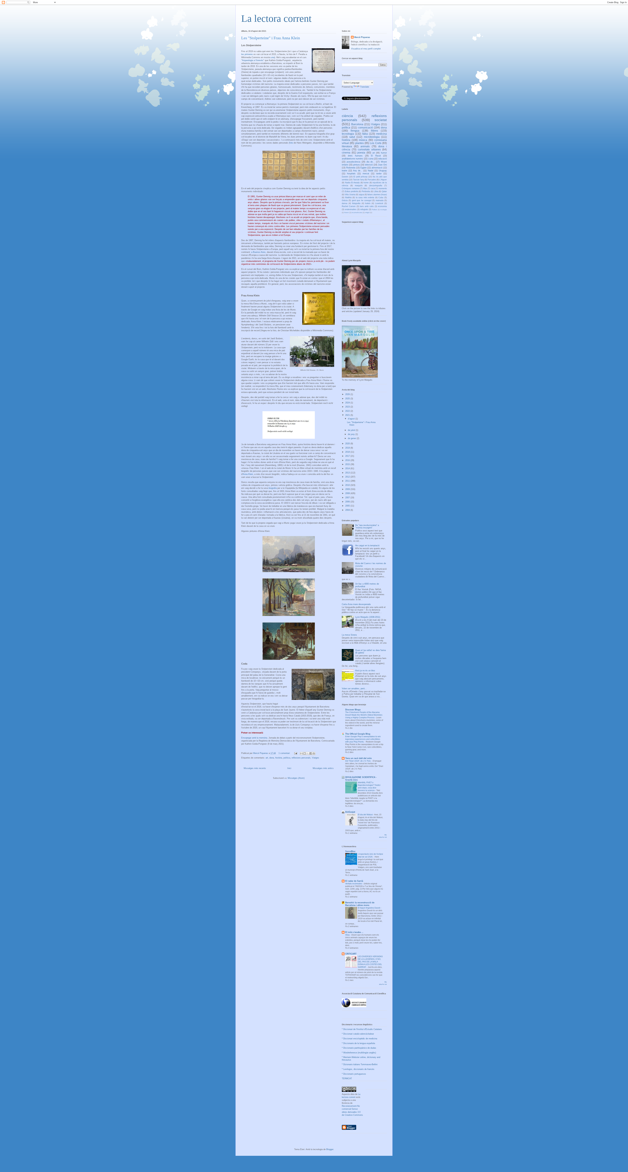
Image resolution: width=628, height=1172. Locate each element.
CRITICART (351, 954)
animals (365, 146)
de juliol (352, 430)
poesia (361, 152)
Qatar (384, 191)
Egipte (363, 167)
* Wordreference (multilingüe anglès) (359, 1052)
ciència (347, 116)
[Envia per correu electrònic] (301, 753)
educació (382, 158)
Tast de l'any (358, 180)
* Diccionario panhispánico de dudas (359, 1048)
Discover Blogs (353, 709)
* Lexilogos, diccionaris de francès (358, 1069)
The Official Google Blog (357, 734)
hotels (367, 203)
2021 (347, 415)
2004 (347, 510)
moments (383, 188)
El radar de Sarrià (354, 881)
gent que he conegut (361, 200)
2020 (347, 443)
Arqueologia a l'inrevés (252, 60)
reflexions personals (301, 758)
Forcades (372, 180)
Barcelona (357, 124)
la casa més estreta (365, 197)
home (366, 182)
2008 (347, 493)
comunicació (365, 127)
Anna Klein (248, 474)
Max (365, 188)
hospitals (351, 173)
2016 (347, 460)
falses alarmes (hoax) (377, 194)
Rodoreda (350, 167)
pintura (356, 164)
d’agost (351, 418)
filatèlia (348, 197)
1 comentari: (285, 753)
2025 (347, 398)
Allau (347, 935)
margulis (359, 185)
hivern (346, 212)
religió (367, 212)
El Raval (376, 155)
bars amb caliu (367, 206)
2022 (347, 411)
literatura (347, 146)
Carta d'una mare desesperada (356, 604)
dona (271, 758)
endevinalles (350, 209)
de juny (351, 434)
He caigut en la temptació (367, 545)
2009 (347, 489)
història (278, 758)
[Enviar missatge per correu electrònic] (295, 753)
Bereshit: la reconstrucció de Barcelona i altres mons (359, 903)
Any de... (357, 170)
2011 (347, 481)
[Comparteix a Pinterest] (313, 753)
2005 (347, 506)
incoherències (357, 212)
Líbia (376, 191)
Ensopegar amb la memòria (254, 738)
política (286, 758)
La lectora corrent (276, 18)
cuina (370, 158)
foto (291, 143)
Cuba (380, 197)
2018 (347, 452)
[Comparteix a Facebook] (310, 753)
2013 (347, 472)
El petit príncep (360, 177)
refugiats (364, 209)
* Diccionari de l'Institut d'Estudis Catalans (362, 1029)
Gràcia (345, 200)
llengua (355, 130)
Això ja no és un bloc (365, 670)
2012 (347, 477)
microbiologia (372, 136)
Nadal (370, 170)
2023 (347, 407)
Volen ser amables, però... (354, 688)
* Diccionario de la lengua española (358, 1043)
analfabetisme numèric (352, 158)
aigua (361, 194)
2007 (347, 497)
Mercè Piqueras (362, 37)
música (363, 140)
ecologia (383, 209)
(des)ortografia (375, 185)
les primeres (247, 54)
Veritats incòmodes (354, 884)
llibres (374, 130)
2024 (347, 402)
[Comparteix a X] (307, 753)
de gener (352, 438)
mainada (380, 200)
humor (384, 153)
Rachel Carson (349, 206)
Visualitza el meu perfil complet (366, 48)
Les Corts (375, 143)
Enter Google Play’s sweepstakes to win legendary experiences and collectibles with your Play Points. (363, 739)
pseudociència (353, 162)
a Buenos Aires (258, 252)
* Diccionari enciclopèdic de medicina (359, 1038)
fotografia (356, 203)
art (267, 758)
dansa (344, 203)
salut (352, 136)
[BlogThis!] (304, 753)
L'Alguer (383, 180)
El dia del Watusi (365, 814)
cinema (346, 152)
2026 (347, 394)
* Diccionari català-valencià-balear (358, 1034)
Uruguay (383, 170)
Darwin (345, 177)
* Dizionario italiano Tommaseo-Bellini (359, 1064)
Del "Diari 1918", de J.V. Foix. (358, 761)
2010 (347, 485)
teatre (344, 170)
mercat (366, 173)
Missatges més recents (255, 768)
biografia (273, 488)
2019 (347, 448)
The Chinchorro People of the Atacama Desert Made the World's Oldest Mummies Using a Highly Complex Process (363, 715)
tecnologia (348, 133)
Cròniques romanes (351, 188)
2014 (347, 468)
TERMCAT (347, 1078)
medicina (381, 133)
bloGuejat (350, 812)
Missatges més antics (323, 768)
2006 (347, 501)
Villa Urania (350, 194)
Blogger (329, 1149)
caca (373, 188)
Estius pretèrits (351, 191)
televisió (369, 164)
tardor (379, 173)
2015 (347, 464)
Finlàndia (366, 191)
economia (382, 206)
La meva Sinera (349, 635)
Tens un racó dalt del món (358, 758)
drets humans (355, 155)
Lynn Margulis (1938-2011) (367, 617)
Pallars (374, 209)
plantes (359, 143)
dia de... (370, 162)
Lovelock (379, 203)
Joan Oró (382, 164)
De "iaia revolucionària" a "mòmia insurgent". (367, 526)
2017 (347, 456)
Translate (364, 87)
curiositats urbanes (369, 149)
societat (381, 120)
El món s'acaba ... (354, 932)
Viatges (315, 758)
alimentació (377, 167)
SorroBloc (350, 851)
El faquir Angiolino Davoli (369, 908)
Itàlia (365, 133)
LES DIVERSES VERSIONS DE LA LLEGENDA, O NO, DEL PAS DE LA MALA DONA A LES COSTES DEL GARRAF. (370, 961)
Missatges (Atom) (296, 778)
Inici (289, 768)
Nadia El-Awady (352, 182)
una (272, 57)
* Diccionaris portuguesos (354, 1074)
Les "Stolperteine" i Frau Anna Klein (270, 38)
